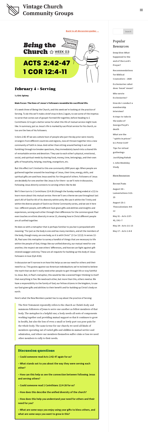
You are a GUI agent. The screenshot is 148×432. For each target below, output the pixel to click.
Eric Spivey (23, 95)
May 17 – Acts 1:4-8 (122, 231)
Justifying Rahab (122, 157)
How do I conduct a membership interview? (123, 107)
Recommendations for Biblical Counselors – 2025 (123, 74)
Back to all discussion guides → (82, 30)
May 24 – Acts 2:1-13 (123, 225)
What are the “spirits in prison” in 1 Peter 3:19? (122, 138)
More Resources (121, 175)
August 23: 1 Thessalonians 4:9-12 (123, 206)
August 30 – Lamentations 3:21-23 (123, 193)
